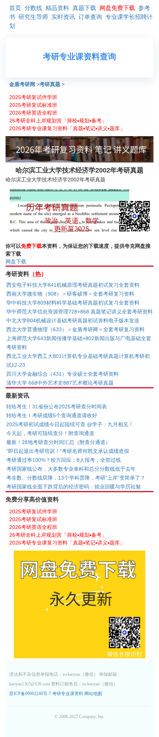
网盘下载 (16, 261)
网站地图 (93, 693)
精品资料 (57, 8)
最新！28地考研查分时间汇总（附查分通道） (58, 442)
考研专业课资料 (67, 693)
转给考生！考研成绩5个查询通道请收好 (51, 415)
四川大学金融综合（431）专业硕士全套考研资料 (62, 374)
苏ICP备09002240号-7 (30, 693)
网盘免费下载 (117, 8)
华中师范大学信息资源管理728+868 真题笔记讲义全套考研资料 (79, 312)
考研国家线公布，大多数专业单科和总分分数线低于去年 (71, 469)
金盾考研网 (22, 84)
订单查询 (90, 17)
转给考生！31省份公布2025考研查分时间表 (56, 406)
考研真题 (50, 84)
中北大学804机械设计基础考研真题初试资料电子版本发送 (72, 320)
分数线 (33, 8)
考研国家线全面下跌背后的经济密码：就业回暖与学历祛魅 (73, 487)
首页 (15, 8)
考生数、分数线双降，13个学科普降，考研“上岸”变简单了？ (75, 478)
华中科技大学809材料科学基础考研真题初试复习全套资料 (72, 303)
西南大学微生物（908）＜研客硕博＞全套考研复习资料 (70, 294)
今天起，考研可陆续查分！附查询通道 (50, 433)
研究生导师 (33, 17)
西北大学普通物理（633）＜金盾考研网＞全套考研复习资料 (75, 329)
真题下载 (84, 8)
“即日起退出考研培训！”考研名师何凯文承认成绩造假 (67, 451)
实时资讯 (63, 17)
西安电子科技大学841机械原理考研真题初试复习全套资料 (72, 285)
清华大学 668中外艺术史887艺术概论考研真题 (60, 383)
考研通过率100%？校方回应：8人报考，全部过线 (63, 460)
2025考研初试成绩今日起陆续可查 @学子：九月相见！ (69, 424)
